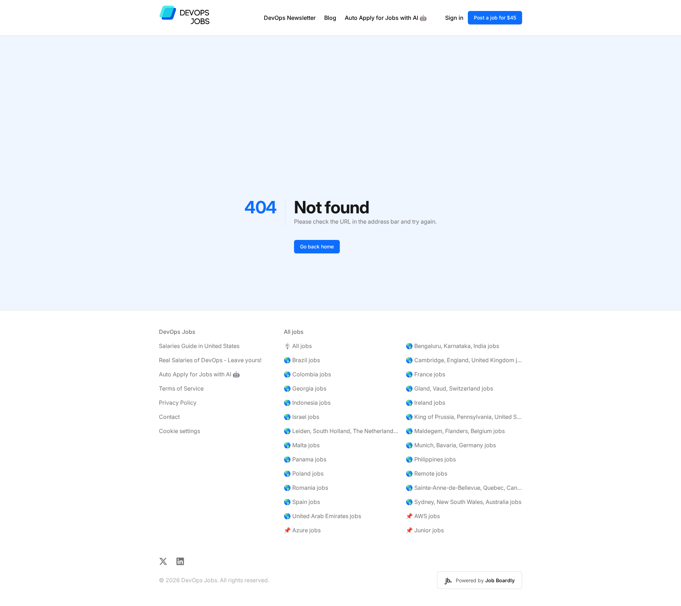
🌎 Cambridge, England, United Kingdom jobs (464, 360)
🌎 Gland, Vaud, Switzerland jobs (449, 388)
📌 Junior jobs (425, 530)
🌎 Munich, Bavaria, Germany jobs (451, 445)
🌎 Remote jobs (426, 473)
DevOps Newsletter (290, 17)
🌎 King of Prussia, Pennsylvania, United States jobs (464, 416)
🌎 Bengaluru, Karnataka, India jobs (452, 345)
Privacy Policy (177, 402)
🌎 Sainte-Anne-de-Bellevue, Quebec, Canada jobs (464, 487)
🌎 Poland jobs (303, 473)
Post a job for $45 (495, 18)
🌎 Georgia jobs (305, 388)
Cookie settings (179, 430)
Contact (169, 416)
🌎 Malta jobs (302, 445)
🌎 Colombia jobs (307, 374)
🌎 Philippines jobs (431, 459)
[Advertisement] (340, 89)
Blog (330, 17)
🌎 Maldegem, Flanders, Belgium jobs (455, 430)
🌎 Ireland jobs (425, 402)
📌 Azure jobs (302, 530)
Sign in (454, 17)
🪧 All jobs (298, 345)
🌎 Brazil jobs (302, 360)
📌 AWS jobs (423, 516)
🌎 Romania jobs (306, 487)
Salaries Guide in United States (199, 345)
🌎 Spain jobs (302, 501)
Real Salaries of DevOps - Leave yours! (210, 360)
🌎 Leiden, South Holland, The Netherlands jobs (342, 430)
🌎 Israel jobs (301, 416)
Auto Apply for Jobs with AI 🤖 (386, 17)
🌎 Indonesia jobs (307, 402)
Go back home (317, 246)
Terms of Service (181, 388)
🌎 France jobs (425, 374)
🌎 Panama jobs (305, 459)
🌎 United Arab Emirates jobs (322, 516)
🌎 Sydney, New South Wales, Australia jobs (463, 501)
